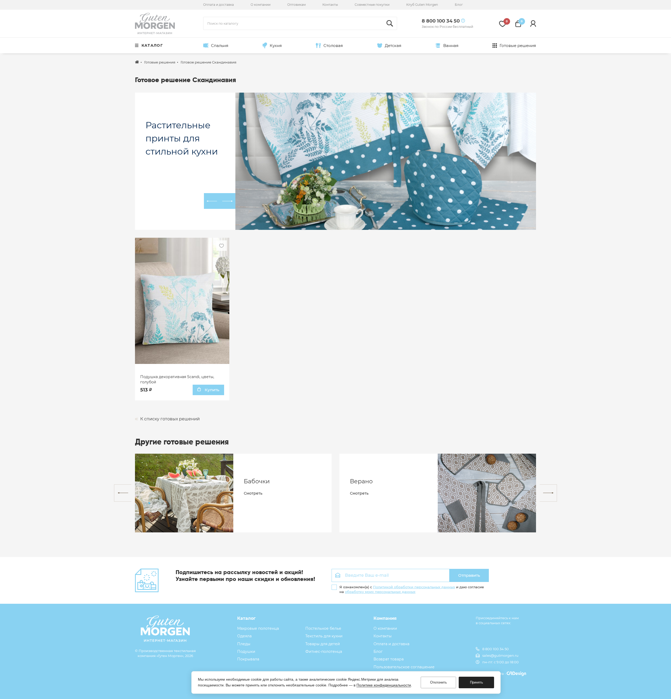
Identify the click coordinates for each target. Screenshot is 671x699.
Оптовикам (296, 5)
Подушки (246, 651)
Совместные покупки (372, 5)
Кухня (276, 45)
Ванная (450, 45)
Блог (459, 5)
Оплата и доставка (218, 5)
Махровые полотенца (258, 628)
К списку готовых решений (169, 418)
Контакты (330, 5)
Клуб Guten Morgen (422, 5)
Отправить (469, 575)
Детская (393, 45)
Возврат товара (389, 659)
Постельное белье (323, 628)
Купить (211, 389)
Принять (476, 682)
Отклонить (438, 682)
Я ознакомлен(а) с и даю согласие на (411, 589)
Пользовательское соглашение (404, 667)
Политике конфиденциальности (383, 685)
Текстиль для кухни (324, 636)
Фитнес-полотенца (323, 651)
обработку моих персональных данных (380, 592)
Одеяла (244, 636)
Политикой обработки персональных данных (414, 587)
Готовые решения (518, 45)
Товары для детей (322, 644)
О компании (260, 5)
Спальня (219, 45)
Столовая (333, 45)
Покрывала (248, 659)
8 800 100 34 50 (495, 649)
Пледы (243, 644)
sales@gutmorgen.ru (500, 655)
